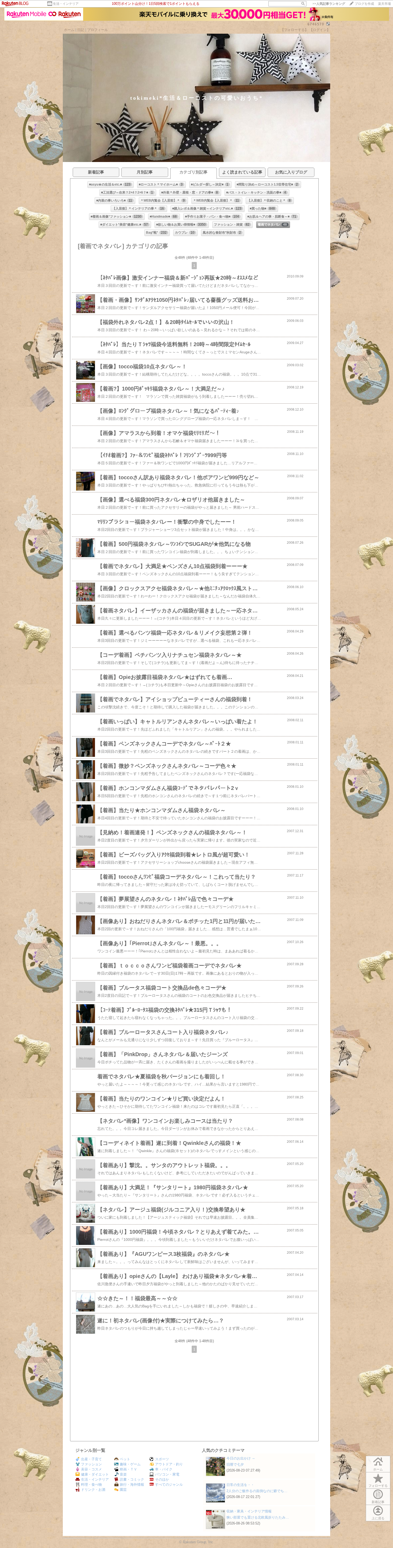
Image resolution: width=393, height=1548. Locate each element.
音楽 (123, 1474)
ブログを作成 (364, 4)
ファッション (91, 1464)
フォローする (378, 1486)
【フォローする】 (294, 30)
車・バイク (163, 1469)
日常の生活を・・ (240, 1485)
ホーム (69, 30)
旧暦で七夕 (235, 1464)
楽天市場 (384, 4)
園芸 (123, 1490)
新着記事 (378, 1502)
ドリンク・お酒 (93, 1490)
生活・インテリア (66, 4)
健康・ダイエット (95, 1474)
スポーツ (162, 1459)
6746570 (315, 24)
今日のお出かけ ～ (240, 1458)
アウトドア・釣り (169, 1464)
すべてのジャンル (169, 1485)
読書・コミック (132, 1479)
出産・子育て (91, 1459)
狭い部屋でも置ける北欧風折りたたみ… (257, 1517)
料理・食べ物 (91, 1485)
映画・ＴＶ (128, 1469)
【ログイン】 (319, 30)
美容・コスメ (91, 1469)
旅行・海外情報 (132, 1485)
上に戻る (378, 1518)
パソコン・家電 (167, 1474)
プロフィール (97, 30)
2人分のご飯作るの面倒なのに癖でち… (256, 1491)
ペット (125, 1459)
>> (329, 4)
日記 (80, 30)
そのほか (162, 1479)
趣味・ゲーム (130, 1464)
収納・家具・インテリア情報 (249, 1511)
